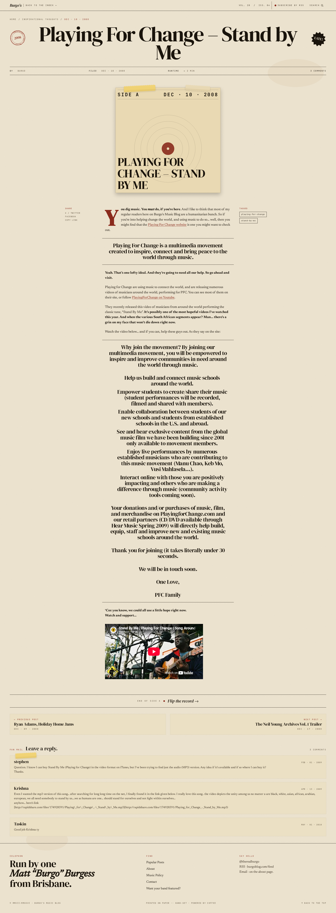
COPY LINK (71, 220)
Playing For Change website (167, 224)
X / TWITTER (72, 213)
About (150, 869)
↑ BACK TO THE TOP (314, 903)
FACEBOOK (70, 216)
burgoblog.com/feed (260, 866)
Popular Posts (155, 862)
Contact (151, 882)
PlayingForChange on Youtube (153, 297)
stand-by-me (248, 220)
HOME (13, 19)
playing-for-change (253, 214)
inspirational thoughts (40, 19)
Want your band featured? (163, 888)
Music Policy (154, 875)
